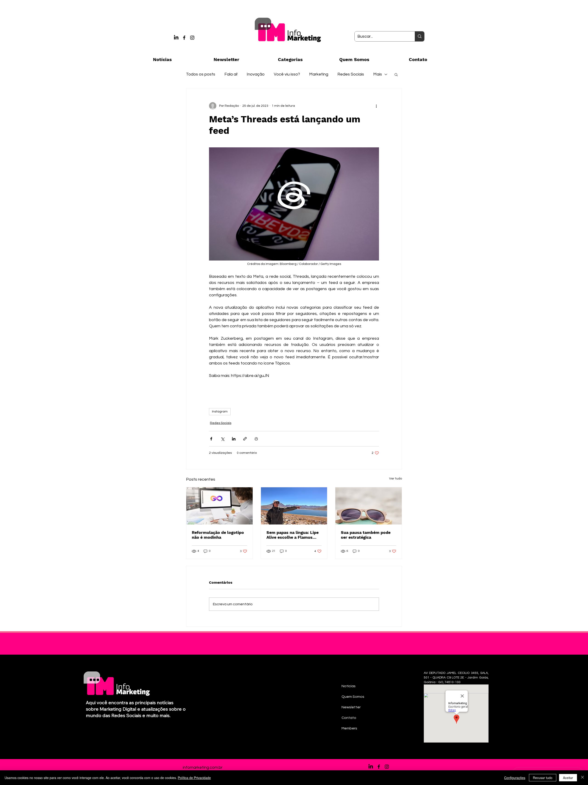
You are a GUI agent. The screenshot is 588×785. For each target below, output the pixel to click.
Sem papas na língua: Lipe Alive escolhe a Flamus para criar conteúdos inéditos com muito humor (293, 535)
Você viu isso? (287, 74)
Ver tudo (395, 478)
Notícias (349, 686)
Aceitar (568, 777)
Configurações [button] (514, 777)
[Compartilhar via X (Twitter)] (222, 439)
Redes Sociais (350, 74)
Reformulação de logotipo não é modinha (218, 535)
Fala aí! (230, 74)
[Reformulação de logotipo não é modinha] (219, 505)
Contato (349, 718)
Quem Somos (353, 696)
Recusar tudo (542, 777)
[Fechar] (582, 777)
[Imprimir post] (256, 439)
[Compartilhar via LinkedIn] (234, 439)
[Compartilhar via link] (245, 439)
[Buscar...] (419, 36)
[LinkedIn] (176, 37)
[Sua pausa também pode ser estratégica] (368, 505)
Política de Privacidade (194, 777)
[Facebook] (184, 37)
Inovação (256, 74)
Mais (377, 74)
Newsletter (351, 707)
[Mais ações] (376, 106)
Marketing (318, 74)
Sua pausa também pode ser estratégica (365, 535)
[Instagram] (192, 37)
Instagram (220, 411)
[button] (396, 74)
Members (349, 728)
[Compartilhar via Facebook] (211, 439)
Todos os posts (200, 74)
